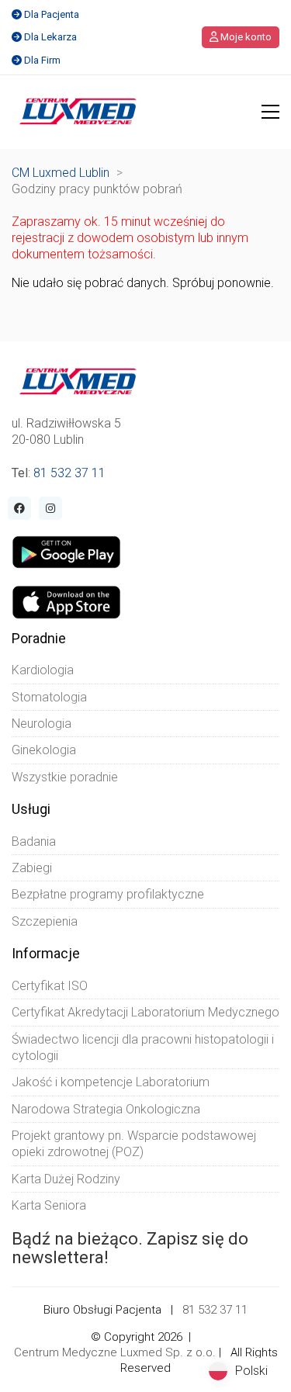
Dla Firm (42, 60)
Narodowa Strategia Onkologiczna (106, 1109)
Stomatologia (49, 697)
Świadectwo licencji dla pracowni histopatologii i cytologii (143, 1047)
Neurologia (41, 723)
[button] (270, 112)
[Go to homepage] (78, 112)
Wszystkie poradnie (65, 777)
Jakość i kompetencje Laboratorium (111, 1082)
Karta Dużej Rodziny (66, 1179)
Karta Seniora (49, 1205)
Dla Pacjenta (51, 14)
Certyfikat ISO (50, 985)
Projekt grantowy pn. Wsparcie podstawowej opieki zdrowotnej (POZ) (134, 1143)
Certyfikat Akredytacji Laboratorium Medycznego (145, 1012)
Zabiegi (32, 867)
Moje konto (245, 37)
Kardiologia (43, 670)
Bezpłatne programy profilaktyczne (108, 894)
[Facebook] (19, 508)
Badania (34, 841)
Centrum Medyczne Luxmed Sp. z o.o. (115, 1352)
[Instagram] (50, 508)
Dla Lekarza (50, 37)
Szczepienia (45, 921)
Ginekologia (44, 750)
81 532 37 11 (69, 473)
